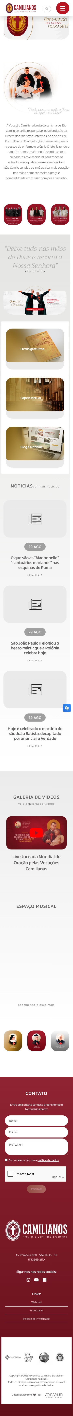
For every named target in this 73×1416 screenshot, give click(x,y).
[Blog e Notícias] (35, 428)
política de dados (48, 1160)
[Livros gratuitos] (35, 330)
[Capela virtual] (35, 379)
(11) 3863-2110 (36, 1259)
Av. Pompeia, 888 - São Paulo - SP (36, 1255)
